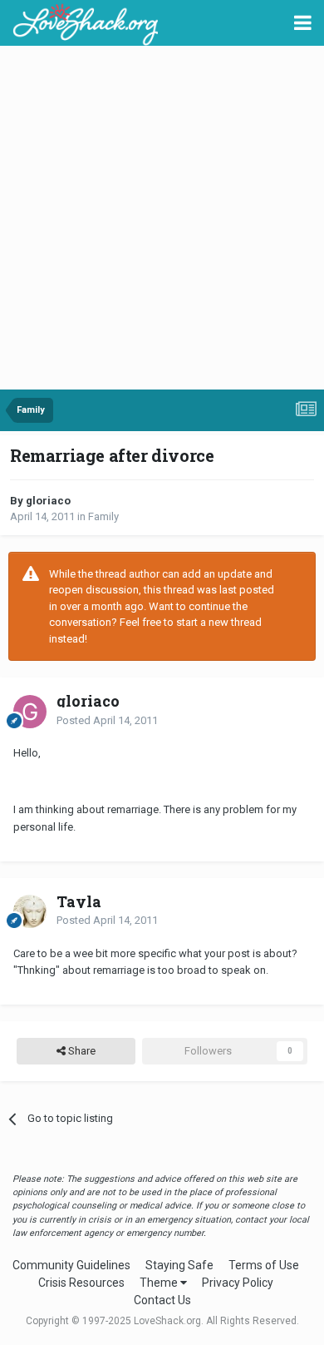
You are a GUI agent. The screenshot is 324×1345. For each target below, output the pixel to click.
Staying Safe (179, 1265)
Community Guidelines (71, 1265)
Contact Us (162, 1300)
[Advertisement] (162, 219)
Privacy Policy (237, 1282)
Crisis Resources (81, 1282)
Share (81, 1051)
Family (103, 516)
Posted (107, 720)
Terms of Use (263, 1265)
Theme (160, 1282)
